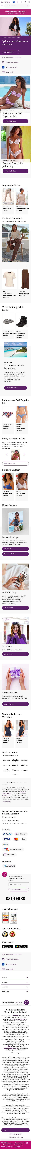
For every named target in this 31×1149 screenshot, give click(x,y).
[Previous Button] (6, 454)
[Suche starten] (27, 6)
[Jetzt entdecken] (15, 94)
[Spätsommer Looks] (15, 26)
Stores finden (8, 654)
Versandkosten (19, 1002)
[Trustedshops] (5, 934)
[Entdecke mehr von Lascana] (6, 760)
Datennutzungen (19, 1019)
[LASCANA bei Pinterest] (18, 898)
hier (9, 1046)
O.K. (5, 1130)
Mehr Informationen (16, 1137)
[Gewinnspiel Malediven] (15, 349)
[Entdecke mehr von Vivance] (24, 770)
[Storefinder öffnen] (17, 2)
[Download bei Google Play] (21, 946)
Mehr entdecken (9, 464)
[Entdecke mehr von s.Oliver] (24, 765)
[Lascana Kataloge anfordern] (15, 521)
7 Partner (15, 1016)
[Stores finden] (15, 630)
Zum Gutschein (9, 704)
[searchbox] (14, 6)
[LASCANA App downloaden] (15, 577)
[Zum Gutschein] (15, 677)
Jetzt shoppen (9, 52)
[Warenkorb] (29, 2)
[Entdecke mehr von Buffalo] (15, 760)
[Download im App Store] (7, 946)
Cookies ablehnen (10, 1048)
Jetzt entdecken (10, 121)
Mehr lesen (7, 802)
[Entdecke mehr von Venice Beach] (6, 770)
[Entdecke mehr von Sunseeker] (24, 760)
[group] (15, 454)
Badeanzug (6, 795)
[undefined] (26, 201)
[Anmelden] (21, 2)
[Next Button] (24, 454)
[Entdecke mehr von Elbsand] (15, 775)
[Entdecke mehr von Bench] (15, 765)
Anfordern (7, 549)
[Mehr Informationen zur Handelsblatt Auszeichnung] (13, 918)
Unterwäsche (6, 794)
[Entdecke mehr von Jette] (6, 765)
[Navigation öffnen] (2, 6)
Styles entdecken (10, 554)
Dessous (23, 792)
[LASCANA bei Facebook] (8, 898)
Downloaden (8, 608)
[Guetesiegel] (12, 934)
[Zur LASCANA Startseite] (5, 2)
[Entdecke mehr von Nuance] (15, 770)
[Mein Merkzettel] (25, 2)
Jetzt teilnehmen (11, 388)
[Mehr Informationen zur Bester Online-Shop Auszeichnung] (5, 918)
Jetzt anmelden (16, 890)
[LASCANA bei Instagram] (13, 898)
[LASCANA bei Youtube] (23, 898)
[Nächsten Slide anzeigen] (27, 265)
